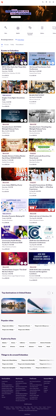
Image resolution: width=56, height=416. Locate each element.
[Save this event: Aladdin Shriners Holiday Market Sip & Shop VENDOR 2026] (21, 149)
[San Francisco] (39, 313)
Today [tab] (12, 44)
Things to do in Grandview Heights (26, 364)
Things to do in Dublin (7, 364)
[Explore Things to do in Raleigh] (15, 329)
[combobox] (26, 39)
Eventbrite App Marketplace (7, 390)
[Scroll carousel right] (52, 293)
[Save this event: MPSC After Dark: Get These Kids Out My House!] (21, 63)
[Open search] (42, 2)
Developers (8, 408)
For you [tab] (6, 44)
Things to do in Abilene (8, 326)
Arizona (13, 342)
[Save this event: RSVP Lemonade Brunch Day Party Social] (49, 149)
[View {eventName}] (14, 58)
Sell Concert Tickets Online (21, 386)
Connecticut (32, 342)
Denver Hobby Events (34, 388)
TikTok (45, 392)
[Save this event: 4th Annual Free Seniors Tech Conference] (49, 63)
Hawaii (48, 346)
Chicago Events (33, 393)
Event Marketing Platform (7, 385)
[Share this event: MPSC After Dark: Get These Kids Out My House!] (25, 63)
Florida (40, 346)
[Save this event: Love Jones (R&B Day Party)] (21, 178)
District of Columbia (45, 342)
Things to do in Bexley (25, 367)
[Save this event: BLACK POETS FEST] (49, 91)
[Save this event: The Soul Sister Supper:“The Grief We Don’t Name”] (21, 263)
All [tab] (2, 44)
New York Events (33, 392)
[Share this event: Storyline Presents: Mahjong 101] (25, 209)
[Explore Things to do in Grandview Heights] (37, 363)
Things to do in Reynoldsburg (9, 360)
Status (13, 408)
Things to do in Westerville (28, 360)
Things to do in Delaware (46, 364)
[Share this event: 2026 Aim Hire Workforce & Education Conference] (52, 236)
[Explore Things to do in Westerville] (36, 360)
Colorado (22, 346)
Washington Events (33, 399)
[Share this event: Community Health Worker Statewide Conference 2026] (25, 236)
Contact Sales (47, 383)
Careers (36, 407)
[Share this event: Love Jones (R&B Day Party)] (25, 178)
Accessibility (27, 408)
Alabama (4, 342)
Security (49, 407)
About (24, 407)
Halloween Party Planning (21, 395)
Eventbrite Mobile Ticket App (8, 386)
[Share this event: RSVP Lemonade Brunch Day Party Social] (52, 149)
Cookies (33, 408)
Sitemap (3, 397)
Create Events (5, 381)
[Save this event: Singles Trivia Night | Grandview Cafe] (21, 91)
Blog (28, 407)
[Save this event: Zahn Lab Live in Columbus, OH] (49, 209)
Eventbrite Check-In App (7, 388)
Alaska (3, 346)
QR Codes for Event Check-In (22, 399)
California (22, 342)
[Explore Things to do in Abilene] (15, 325)
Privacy (22, 408)
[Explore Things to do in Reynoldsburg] (18, 360)
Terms (17, 408)
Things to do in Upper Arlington (47, 360)
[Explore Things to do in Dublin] (15, 363)
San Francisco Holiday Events (36, 385)
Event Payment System (20, 388)
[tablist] (12, 45)
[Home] (2, 2)
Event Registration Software (7, 392)
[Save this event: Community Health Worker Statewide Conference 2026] (21, 236)
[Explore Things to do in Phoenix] (32, 325)
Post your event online (20, 400)
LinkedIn (45, 388)
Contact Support (47, 381)
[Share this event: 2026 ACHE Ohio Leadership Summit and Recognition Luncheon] (52, 263)
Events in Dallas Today (34, 395)
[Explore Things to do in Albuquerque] (51, 325)
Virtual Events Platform (20, 397)
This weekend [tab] (19, 44)
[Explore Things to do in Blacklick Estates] (53, 367)
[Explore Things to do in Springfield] (17, 367)
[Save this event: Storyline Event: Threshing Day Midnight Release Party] (49, 120)
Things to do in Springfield (8, 367)
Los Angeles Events (34, 397)
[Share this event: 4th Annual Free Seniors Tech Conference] (52, 63)
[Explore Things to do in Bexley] (33, 367)
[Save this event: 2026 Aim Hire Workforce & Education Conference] (49, 236)
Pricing (3, 383)
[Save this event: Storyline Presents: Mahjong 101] (21, 209)
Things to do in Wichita (24, 329)
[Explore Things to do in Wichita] (31, 329)
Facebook (46, 386)
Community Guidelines (6, 393)
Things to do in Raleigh (7, 329)
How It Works (6, 407)
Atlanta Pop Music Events (35, 390)
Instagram (46, 390)
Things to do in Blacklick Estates (44, 367)
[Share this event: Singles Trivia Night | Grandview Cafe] (25, 91)
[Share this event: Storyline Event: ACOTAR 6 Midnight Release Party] (25, 120)
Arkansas (12, 346)
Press (40, 407)
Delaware (31, 346)
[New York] (13, 313)
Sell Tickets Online (19, 381)
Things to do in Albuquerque (42, 326)
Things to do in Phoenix (24, 326)
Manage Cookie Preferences (42, 408)
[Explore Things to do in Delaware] (54, 363)
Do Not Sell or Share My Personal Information (28, 410)
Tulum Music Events (34, 386)
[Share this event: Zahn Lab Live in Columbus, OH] (52, 209)
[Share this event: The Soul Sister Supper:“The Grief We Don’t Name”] (25, 263)
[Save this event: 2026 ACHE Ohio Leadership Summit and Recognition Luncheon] (49, 263)
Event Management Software (22, 393)
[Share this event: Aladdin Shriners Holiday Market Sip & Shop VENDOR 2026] (25, 149)
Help (32, 407)
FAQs (3, 395)
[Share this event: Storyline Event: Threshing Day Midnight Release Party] (52, 120)
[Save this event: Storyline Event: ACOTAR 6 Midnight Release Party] (21, 120)
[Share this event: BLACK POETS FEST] (52, 91)
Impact (44, 407)
